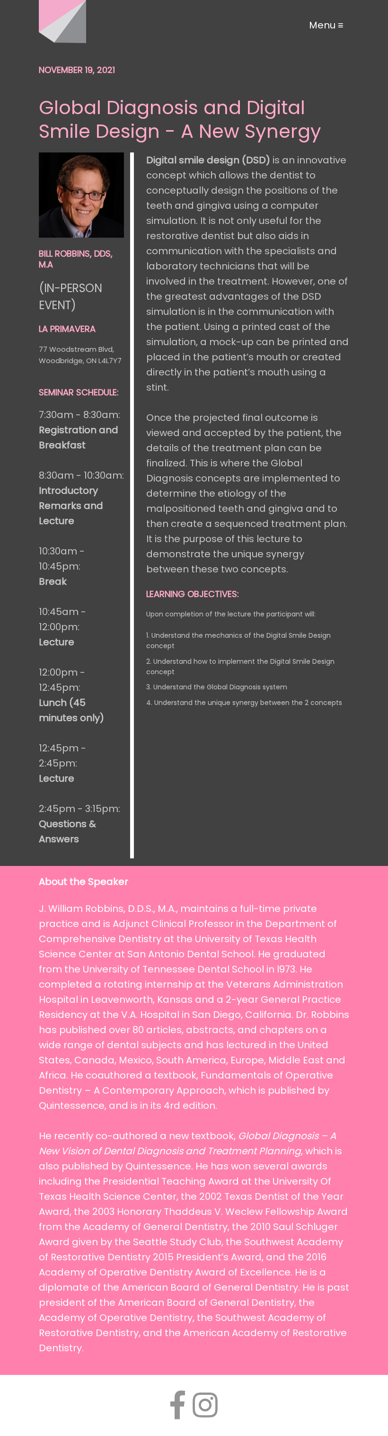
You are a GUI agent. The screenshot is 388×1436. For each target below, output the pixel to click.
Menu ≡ (326, 25)
